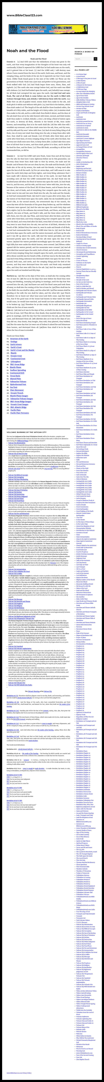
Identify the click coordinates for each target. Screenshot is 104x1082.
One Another (80, 597)
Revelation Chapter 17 (83, 787)
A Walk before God (82, 87)
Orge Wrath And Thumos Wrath (86, 601)
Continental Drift (17, 373)
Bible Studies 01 (81, 175)
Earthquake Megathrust (84, 305)
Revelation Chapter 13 (83, 779)
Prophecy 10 (80, 665)
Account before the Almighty (85, 91)
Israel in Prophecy (82, 552)
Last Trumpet (80, 567)
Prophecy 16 (80, 678)
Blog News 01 (80, 211)
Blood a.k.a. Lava (81, 222)
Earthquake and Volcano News (86, 297)
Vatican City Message (15, 599)
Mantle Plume (15, 367)
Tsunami (79, 916)
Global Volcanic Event (83, 494)
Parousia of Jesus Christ (84, 629)
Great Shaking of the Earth (84, 511)
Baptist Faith (80, 166)
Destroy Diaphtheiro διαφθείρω (86, 269)
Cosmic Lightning (82, 256)
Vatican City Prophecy (15, 603)
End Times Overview (82, 372)
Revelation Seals (81, 796)
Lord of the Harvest (82, 573)
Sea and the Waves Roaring (85, 813)
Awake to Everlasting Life (84, 162)
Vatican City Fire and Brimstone (18, 514)
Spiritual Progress (82, 843)
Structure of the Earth (19, 339)
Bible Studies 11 (81, 196)
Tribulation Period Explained (85, 886)
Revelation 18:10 (12, 775)
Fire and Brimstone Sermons (85, 464)
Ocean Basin (15, 376)
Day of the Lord (81, 265)
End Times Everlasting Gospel (86, 323)
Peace (78, 631)
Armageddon (80, 149)
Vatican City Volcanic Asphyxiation (19, 648)
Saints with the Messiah (84, 809)
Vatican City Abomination (16, 443)
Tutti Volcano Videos (83, 920)
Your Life (79, 1057)
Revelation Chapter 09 (83, 770)
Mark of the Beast (82, 577)
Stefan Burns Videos (82, 845)
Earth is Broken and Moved (85, 288)
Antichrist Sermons (82, 136)
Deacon (78, 267)
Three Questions (81, 864)
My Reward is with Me (83, 586)
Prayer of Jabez (81, 637)
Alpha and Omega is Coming (85, 104)
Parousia (53, 563)
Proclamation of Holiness (84, 644)
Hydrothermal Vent (18, 384)
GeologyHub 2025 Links (84, 490)
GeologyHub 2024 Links (84, 488)
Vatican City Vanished (15, 646)
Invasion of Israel (82, 533)
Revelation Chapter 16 (83, 785)
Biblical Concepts (81, 205)
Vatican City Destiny (15, 492)
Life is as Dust (80, 569)
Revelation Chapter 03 (83, 757)
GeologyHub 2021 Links (84, 481)
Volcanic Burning (33, 691)
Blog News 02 (80, 213)
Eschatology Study (82, 449)
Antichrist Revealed (82, 134)
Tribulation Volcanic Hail (84, 892)
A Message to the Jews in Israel (86, 78)
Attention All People (82, 156)
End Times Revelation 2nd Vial (86, 387)
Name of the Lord (81, 588)
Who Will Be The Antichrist (85, 1038)
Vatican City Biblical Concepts (18, 475)
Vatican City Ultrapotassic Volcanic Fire (21, 618)
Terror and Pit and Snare (84, 847)
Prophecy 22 (80, 691)
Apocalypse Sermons (83, 141)
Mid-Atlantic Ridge (18, 407)
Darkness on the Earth (83, 263)
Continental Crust (18, 359)
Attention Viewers (82, 158)
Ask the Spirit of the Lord (84, 153)
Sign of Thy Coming (82, 832)
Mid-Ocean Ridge (17, 364)
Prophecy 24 (80, 695)
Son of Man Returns (82, 837)
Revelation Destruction (83, 792)
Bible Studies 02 (81, 177)
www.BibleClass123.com (24, 15)
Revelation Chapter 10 (83, 772)
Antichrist (79, 117)
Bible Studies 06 (81, 186)
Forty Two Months (82, 470)
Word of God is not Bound (84, 1049)
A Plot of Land (80, 83)
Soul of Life (79, 839)
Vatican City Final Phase (16, 501)
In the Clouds (80, 520)
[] (12, 696)
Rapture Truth (80, 715)
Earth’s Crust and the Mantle (22, 350)
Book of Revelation (82, 235)
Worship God (80, 1051)
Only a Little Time (82, 599)
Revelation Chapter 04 (83, 760)
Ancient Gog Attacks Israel (84, 106)
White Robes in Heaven (83, 1036)
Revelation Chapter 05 (83, 762)
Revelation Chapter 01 (83, 753)
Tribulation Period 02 (83, 882)
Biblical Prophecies (82, 207)
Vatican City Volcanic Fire (16, 683)
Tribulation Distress (82, 875)
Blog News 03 (80, 216)
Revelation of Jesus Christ (84, 794)
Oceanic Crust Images (19, 404)
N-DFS (20, 775)
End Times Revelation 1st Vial (85, 380)
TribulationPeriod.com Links (85, 909)
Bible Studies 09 (81, 192)
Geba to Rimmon (81, 479)
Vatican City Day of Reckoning (18, 479)
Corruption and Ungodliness (85, 254)
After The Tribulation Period (85, 93)
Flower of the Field (82, 468)
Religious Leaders (82, 719)
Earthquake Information (84, 301)
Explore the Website (82, 455)
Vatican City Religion (15, 606)
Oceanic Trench (17, 393)
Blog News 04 (80, 218)
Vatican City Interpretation (17, 569)
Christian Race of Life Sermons (86, 248)
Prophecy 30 (80, 708)
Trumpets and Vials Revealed (85, 914)
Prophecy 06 (80, 657)
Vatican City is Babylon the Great (19, 571)
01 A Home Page (81, 74)
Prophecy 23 (80, 693)
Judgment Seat (81, 558)
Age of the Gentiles (82, 98)
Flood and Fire (81, 466)
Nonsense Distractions (83, 592)
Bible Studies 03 (81, 179)
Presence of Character (83, 640)
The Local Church (82, 858)
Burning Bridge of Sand (83, 237)
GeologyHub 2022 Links (84, 483)
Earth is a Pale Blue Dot (83, 286)
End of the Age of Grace (83, 318)
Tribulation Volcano (82, 894)
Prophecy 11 (80, 667)
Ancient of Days (81, 108)
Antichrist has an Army (83, 123)
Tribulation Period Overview (85, 888)
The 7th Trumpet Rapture (84, 854)
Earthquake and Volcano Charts (86, 290)
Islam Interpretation (82, 537)
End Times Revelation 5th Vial (86, 406)
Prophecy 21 (80, 689)
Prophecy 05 (80, 655)
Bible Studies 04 (81, 181)
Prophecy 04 (80, 652)
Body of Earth (80, 228)
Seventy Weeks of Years (83, 830)
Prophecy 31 (80, 710)
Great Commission (82, 507)
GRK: (8, 777)
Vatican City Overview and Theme (19, 601)
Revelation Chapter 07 (83, 766)
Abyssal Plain (15, 379)
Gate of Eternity (81, 475)
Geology (14, 342)
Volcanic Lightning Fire (84, 1019)
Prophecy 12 (80, 670)
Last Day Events (81, 562)
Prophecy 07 (80, 659)
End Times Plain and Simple (85, 374)
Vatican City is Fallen (15, 574)
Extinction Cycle (81, 458)
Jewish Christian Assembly (85, 554)
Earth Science (16, 344)
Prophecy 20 (80, 687)
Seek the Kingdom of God (84, 817)
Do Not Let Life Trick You (84, 282)
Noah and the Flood (82, 590)
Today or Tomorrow (82, 873)
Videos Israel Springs (83, 997)
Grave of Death (81, 505)
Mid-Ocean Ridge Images (20, 402)
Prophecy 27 (80, 702)
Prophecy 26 (80, 700)
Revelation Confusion (83, 790)
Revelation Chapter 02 (83, 755)
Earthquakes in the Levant (84, 312)
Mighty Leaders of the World (85, 580)
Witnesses (79, 1047)
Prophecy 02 (80, 648)
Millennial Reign (22, 441)
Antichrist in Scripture (83, 126)
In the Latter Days (82, 524)
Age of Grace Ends (82, 96)
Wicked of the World (82, 1044)
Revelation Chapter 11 (83, 775)
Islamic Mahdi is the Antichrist (86, 545)
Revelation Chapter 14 (83, 781)
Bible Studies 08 (81, 190)
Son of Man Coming (82, 834)
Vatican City (48, 691)
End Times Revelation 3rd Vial (85, 393)
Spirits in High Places (83, 841)
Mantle (13, 353)
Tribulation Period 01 (83, 879)
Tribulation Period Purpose (85, 890)
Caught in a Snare (82, 243)
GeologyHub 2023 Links (84, 485)
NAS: (8, 779)
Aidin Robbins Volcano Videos (86, 100)
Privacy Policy (80, 642)
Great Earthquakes (82, 509)
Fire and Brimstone (82, 462)
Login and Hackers (82, 571)
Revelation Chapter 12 (83, 777)
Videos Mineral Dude (83, 1002)
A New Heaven (81, 81)
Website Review (81, 1032)
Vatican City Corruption (16, 477)
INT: (8, 783)
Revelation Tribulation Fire (85, 800)
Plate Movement (17, 390)
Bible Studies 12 (81, 198)
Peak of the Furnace (82, 633)
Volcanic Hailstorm (82, 1017)
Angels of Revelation (82, 111)
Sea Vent (13, 387)
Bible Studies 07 (81, 188)
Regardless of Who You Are (85, 717)
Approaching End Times (84, 143)
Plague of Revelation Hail (84, 635)
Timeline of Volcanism (83, 871)
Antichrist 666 (81, 119)
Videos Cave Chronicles (83, 995)
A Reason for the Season (84, 85)
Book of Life (80, 231)
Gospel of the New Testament (85, 503)
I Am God (79, 518)
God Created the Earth (83, 496)
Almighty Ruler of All (83, 102)
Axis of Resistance (82, 164)
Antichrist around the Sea (84, 121)
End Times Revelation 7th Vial (86, 419)
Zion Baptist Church (82, 1059)
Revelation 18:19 (12, 801)
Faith (78, 460)
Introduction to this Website (85, 530)
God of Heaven (81, 498)
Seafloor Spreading (18, 370)
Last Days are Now (82, 565)
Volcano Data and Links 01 (84, 1021)
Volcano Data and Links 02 (84, 1023)
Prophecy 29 (80, 706)
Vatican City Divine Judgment (18, 496)
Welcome (79, 1034)
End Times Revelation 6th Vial (86, 413)
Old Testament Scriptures (84, 595)
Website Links (80, 1029)
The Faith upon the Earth (84, 856)
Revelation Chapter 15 (83, 783)
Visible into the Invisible (84, 1010)
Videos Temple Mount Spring (85, 1004)
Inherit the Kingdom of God (85, 526)
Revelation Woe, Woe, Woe (84, 805)
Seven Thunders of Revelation (86, 828)
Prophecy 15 (80, 676)
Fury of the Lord (81, 473)
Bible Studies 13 (81, 201)
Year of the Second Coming (85, 1055)
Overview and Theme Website (85, 622)
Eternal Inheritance (82, 451)
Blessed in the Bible (82, 209)
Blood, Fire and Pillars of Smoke (86, 226)
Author (78, 160)
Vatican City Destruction (16, 494)
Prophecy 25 (80, 697)
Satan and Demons (82, 811)
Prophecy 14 (80, 674)
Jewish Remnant (81, 556)
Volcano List (80, 1025)
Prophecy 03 (80, 650)
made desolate (40, 768)
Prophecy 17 (80, 680)
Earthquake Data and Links (85, 299)
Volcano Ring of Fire (82, 1027)
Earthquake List (81, 303)
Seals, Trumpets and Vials (84, 815)
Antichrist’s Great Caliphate (85, 138)
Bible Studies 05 (81, 183)
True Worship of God (83, 912)
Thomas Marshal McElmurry (85, 862)
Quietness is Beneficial (83, 712)
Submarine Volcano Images (21, 399)
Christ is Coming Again (83, 246)
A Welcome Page (81, 89)
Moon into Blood (81, 582)
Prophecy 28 (80, 704)
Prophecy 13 (80, 672)
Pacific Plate (16, 410)
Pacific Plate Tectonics (19, 413)
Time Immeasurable (82, 867)
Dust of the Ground (82, 284)
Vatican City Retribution (16, 608)
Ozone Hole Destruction (84, 625)
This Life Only (80, 860)
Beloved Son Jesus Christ (84, 171)
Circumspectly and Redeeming (86, 252)
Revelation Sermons (82, 798)
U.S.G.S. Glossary (81, 922)
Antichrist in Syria (82, 128)
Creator (78, 258)
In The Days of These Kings (85, 522)
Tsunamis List (81, 918)
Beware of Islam (81, 173)
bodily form (54, 466)
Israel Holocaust (81, 550)
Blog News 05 (80, 220)
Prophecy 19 (80, 685)
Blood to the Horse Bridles (84, 224)
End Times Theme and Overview (86, 443)
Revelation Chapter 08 (83, 768)
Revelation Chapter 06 (83, 764)
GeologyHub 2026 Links (84, 492)
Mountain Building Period (84, 584)
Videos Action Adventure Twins (86, 991)
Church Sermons (81, 250)
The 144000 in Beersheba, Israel (86, 852)
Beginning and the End (83, 168)
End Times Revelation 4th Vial (86, 400)
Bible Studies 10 (81, 194)
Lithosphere (16, 362)
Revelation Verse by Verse (84, 802)
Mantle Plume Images (19, 396)
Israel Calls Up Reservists (84, 547)
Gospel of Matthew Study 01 (85, 500)
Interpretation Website (83, 528)
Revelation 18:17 (12, 788)
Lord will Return (81, 575)
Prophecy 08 (80, 661)
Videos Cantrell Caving (83, 993)
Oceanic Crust (16, 356)
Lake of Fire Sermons (83, 560)
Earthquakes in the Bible (84, 310)
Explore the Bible (81, 453)
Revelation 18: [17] (13, 723)
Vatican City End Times (16, 499)
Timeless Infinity (81, 869)
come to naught (28, 768)
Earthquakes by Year (82, 308)
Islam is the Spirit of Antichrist (86, 539)
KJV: (8, 781)
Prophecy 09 (80, 663)
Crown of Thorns (81, 260)
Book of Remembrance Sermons (86, 233)
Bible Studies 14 (81, 203)
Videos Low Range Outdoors (85, 999)
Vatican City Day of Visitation (18, 490)
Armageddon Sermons (83, 151)
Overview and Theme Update (85, 616)
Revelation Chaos (81, 751)
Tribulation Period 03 (83, 884)
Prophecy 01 (80, 646)
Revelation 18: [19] (13, 736)
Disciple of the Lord (82, 280)
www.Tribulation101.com (84, 1053)
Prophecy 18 (80, 682)
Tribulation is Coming (83, 877)
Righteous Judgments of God (85, 807)
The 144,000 (80, 849)
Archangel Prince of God (84, 147)
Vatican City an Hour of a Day (17, 454)
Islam (78, 535)
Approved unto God (82, 145)
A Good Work (80, 76)
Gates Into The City (82, 477)
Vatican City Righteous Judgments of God (21, 616)
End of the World (81, 320)
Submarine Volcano (18, 382)
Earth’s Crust (16, 347)
